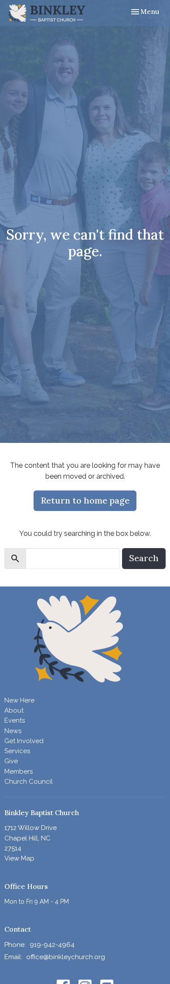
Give (11, 761)
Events (14, 720)
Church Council (28, 781)
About (14, 710)
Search (144, 557)
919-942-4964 (52, 945)
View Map (19, 858)
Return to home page (85, 500)
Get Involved (24, 741)
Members (18, 771)
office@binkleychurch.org (65, 957)
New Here (19, 700)
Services (17, 751)
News (12, 731)
